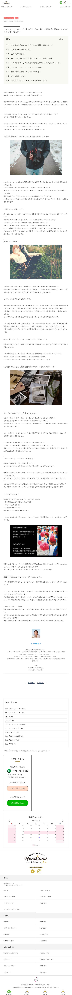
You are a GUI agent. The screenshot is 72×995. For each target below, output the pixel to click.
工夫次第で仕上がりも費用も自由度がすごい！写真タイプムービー (35, 62)
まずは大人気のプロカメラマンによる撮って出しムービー (32, 44)
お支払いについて (44, 953)
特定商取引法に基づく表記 (11, 953)
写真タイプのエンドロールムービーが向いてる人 (29, 80)
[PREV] (9, 820)
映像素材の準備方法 (9, 940)
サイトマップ (7, 972)
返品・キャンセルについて (47, 959)
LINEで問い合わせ (18, 803)
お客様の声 (6, 934)
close (61, 39)
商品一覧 (6, 890)
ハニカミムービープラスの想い (12, 909)
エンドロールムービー (46, 7)
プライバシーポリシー (9, 966)
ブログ (7, 720)
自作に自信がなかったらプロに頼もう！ (25, 71)
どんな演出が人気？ (18, 76)
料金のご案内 (43, 928)
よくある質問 (43, 940)
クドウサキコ (36, 643)
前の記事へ (31, 683)
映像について (10, 732)
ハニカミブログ (44, 934)
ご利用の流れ (43, 921)
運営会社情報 (43, 966)
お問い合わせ (43, 972)
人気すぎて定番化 (17, 53)
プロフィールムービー (7, 7)
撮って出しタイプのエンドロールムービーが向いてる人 (31, 58)
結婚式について (11, 740)
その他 (7, 716)
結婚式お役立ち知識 (12, 736)
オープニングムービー (26, 7)
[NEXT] (62, 820)
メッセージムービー (65, 7)
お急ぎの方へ (43, 903)
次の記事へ (40, 683)
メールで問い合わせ (17, 788)
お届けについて (8, 959)
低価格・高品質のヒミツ (10, 928)
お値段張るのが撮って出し (20, 49)
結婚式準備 (9, 744)
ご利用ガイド (7, 921)
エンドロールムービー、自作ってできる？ (26, 67)
